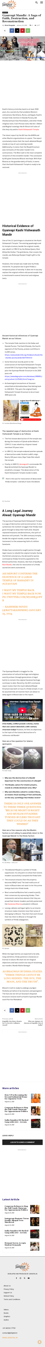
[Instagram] (20, 1278)
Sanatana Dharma (15, 904)
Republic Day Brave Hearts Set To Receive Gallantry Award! (12, 1023)
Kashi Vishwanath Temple (28, 129)
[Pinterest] (22, 30)
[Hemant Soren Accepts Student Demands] (34, 1246)
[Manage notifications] (39, 1342)
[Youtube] (28, 1278)
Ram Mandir (7, 564)
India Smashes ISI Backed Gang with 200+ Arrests (16, 1121)
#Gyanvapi (9, 584)
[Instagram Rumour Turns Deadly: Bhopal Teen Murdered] (34, 1221)
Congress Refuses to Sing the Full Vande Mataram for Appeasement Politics (16, 1110)
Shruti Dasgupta (9, 25)
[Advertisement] (22, 85)
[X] (17, 30)
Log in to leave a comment (22, 1142)
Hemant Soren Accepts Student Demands (15, 1244)
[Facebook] (12, 30)
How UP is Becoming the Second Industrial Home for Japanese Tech (16, 1097)
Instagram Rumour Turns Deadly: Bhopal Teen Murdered (17, 1220)
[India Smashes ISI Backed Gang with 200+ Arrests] (35, 1123)
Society (5, 12)
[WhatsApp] (28, 30)
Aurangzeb (23, 464)
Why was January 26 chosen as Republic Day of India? (33, 1023)
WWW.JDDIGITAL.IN (10, 1338)
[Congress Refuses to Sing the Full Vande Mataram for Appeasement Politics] (35, 1111)
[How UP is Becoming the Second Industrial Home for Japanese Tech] (35, 1098)
